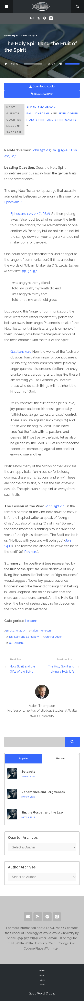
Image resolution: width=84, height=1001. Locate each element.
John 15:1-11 (41, 150)
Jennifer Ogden (53, 636)
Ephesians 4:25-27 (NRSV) (30, 214)
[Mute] (61, 63)
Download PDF (43, 94)
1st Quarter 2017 (15, 630)
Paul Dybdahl (38, 113)
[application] (42, 63)
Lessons (31, 621)
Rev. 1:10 (30, 552)
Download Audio (43, 86)
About (42, 975)
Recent (60, 758)
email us (54, 938)
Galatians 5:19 (20, 352)
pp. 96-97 (29, 271)
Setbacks (28, 771)
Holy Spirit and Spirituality (52, 119)
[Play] (6, 63)
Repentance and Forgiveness (43, 792)
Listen (42, 980)
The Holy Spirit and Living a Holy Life (61, 669)
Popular (23, 758)
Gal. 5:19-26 (61, 150)
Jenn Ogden (68, 113)
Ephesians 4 (13, 202)
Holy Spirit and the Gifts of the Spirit (22, 669)
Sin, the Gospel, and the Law (42, 812)
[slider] (72, 63)
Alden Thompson (41, 107)
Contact (42, 985)
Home (41, 971)
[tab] (23, 758)
